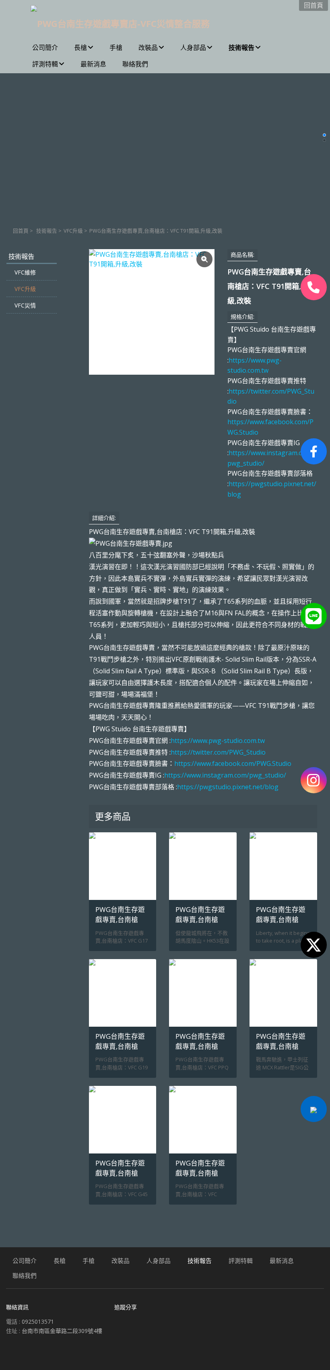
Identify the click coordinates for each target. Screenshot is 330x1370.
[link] (232, 763)
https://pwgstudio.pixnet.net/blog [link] (227, 786)
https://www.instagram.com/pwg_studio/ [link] (225, 775)
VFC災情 (25, 305)
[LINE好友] (314, 616)
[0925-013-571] (314, 287)
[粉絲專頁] (314, 451)
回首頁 (21, 230)
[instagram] (314, 780)
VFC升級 (73, 230)
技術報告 (46, 230)
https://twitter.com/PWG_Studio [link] (218, 752)
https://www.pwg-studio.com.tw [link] (218, 740)
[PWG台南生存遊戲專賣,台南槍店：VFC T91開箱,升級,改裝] (151, 312)
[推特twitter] (314, 945)
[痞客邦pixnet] (314, 1109)
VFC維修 (25, 272)
